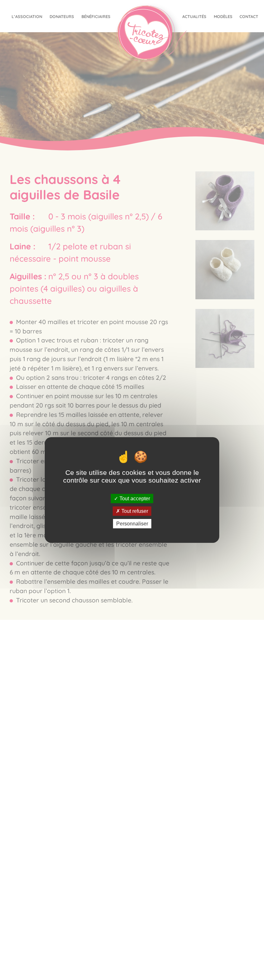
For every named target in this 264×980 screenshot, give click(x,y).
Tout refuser (134, 511)
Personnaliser (132, 523)
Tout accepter (134, 498)
